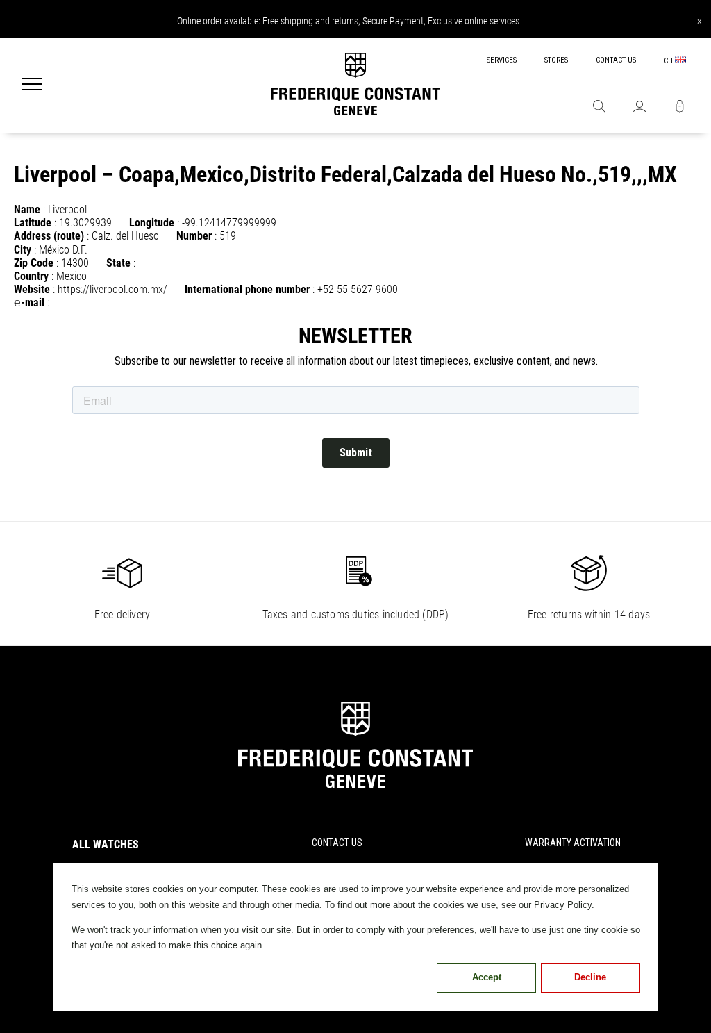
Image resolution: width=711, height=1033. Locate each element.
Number (194, 235)
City (22, 249)
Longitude (151, 222)
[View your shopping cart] (680, 107)
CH (669, 60)
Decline (590, 977)
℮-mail (29, 302)
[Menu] (32, 85)
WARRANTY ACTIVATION (573, 842)
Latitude (32, 222)
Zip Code (33, 263)
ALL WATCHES (105, 844)
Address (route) (49, 235)
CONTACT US (616, 60)
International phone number (247, 289)
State (118, 263)
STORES (556, 60)
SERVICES (502, 60)
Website (32, 289)
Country (31, 276)
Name (27, 209)
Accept (486, 977)
